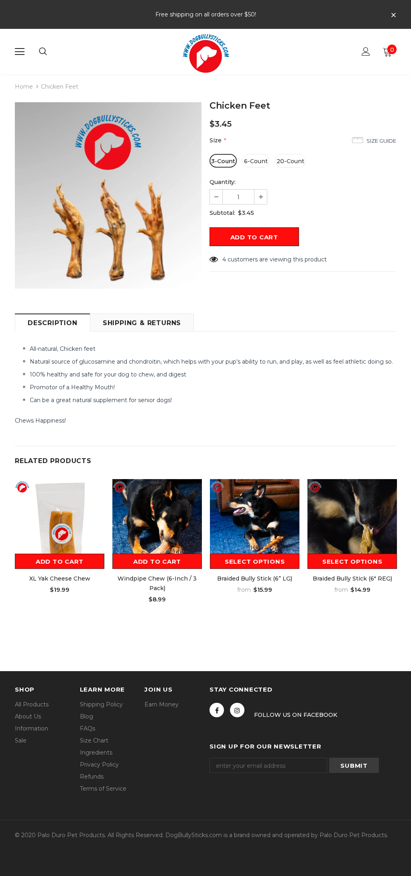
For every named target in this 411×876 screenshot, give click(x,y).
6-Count (256, 161)
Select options (255, 561)
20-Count (290, 161)
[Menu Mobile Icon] (19, 52)
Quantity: (223, 182)
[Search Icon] (43, 52)
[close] (393, 15)
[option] (108, 195)
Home (24, 86)
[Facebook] (217, 710)
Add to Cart (59, 561)
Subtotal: (222, 212)
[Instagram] (237, 710)
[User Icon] (366, 51)
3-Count (223, 161)
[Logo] (205, 51)
